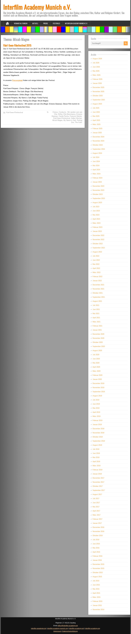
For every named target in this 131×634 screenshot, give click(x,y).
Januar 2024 (97, 182)
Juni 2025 (96, 112)
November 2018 (98, 433)
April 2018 (96, 461)
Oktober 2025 (98, 96)
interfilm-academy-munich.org (57, 628)
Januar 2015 (97, 605)
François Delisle (76, 116)
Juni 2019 (96, 404)
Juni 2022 (96, 260)
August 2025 (97, 104)
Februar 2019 (97, 420)
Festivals (56, 23)
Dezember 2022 (98, 235)
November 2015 (98, 568)
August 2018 (97, 445)
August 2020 (97, 350)
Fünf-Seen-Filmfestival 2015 (17, 45)
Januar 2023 (97, 231)
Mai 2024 (96, 165)
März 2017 (96, 515)
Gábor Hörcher (76, 118)
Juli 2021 (96, 305)
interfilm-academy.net (76, 628)
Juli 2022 (96, 256)
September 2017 (99, 490)
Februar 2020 (97, 375)
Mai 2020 (96, 363)
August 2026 (97, 59)
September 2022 (99, 248)
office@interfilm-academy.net (68, 626)
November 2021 (98, 289)
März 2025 (96, 124)
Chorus (55, 112)
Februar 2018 (97, 470)
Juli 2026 (96, 63)
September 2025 (99, 100)
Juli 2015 (96, 581)
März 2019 (96, 416)
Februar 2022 (97, 276)
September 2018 (99, 441)
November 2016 (98, 531)
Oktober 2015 (98, 572)
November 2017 (98, 482)
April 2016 (96, 552)
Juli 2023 (96, 207)
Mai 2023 (96, 215)
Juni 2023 (96, 211)
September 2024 (99, 149)
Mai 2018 (96, 457)
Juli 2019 (96, 400)
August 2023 (97, 202)
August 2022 (97, 252)
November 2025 (98, 91)
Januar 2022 (97, 281)
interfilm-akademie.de (38, 628)
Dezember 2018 (98, 429)
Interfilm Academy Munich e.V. (37, 6)
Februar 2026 (97, 79)
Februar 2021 (97, 326)
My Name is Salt (69, 120)
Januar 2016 (97, 560)
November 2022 (98, 239)
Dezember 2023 (98, 186)
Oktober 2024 (98, 145)
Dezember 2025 (98, 87)
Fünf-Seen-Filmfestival (14, 112)
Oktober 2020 (98, 342)
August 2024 (97, 153)
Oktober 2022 (98, 244)
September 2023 (99, 198)
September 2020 (99, 346)
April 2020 (96, 367)
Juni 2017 (96, 503)
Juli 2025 (96, 108)
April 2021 (96, 318)
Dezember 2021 (98, 285)
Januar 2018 (97, 474)
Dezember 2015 (98, 564)
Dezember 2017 (98, 478)
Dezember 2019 (98, 383)
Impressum (57, 631)
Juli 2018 (96, 449)
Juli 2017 (96, 498)
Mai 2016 (96, 548)
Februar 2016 (97, 556)
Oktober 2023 (98, 194)
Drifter (60, 114)
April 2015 (96, 593)
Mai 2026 (96, 71)
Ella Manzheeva (69, 114)
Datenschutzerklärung (70, 631)
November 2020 (98, 338)
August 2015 (97, 577)
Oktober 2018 (98, 437)
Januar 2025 (97, 133)
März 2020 (96, 371)
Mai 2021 (96, 313)
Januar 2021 (97, 330)
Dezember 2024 (98, 137)
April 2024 (96, 170)
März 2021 (96, 322)
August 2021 (97, 301)
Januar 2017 (97, 523)
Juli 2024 (96, 157)
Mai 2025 (96, 116)
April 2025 (96, 120)
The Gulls (78, 122)
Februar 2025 (97, 128)
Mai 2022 (96, 264)
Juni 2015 (96, 585)
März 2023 (96, 223)
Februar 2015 (97, 601)
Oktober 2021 (98, 293)
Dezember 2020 (98, 334)
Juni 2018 (96, 453)
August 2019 (97, 396)
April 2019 (96, 412)
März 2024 (96, 174)
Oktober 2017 (98, 486)
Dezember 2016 (98, 527)
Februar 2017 (97, 519)
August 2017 (97, 494)
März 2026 (96, 75)
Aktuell (35, 23)
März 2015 (96, 597)
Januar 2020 (97, 379)
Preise (45, 23)
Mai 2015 (96, 589)
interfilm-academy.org (92, 628)
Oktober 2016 (98, 535)
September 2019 (99, 392)
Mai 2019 (96, 408)
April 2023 (96, 219)
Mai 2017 (96, 507)
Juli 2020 (96, 355)
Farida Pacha (64, 116)
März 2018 (96, 466)
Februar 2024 (97, 178)
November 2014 (98, 609)
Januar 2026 (97, 83)
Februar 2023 (97, 227)
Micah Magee (57, 120)
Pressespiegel (17, 80)
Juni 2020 (96, 359)
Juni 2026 (96, 67)
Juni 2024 (96, 161)
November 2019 (98, 387)
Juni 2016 (96, 544)
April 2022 (96, 268)
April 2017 (96, 511)
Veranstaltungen (20, 23)
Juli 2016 (96, 540)
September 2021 (99, 297)
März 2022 (96, 272)
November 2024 (98, 141)
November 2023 (98, 190)
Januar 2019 (97, 424)
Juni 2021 (96, 309)
